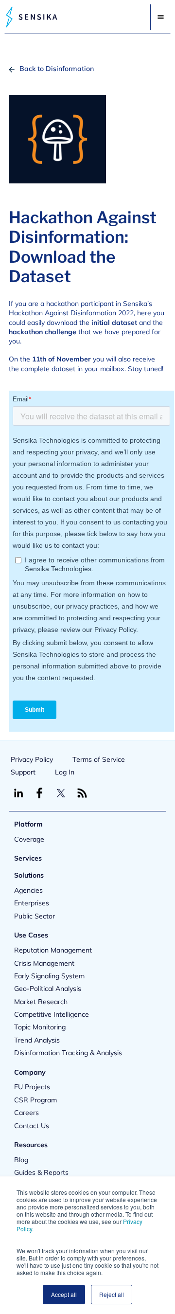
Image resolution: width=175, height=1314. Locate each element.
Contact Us (31, 1125)
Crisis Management (44, 963)
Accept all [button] (64, 1294)
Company (30, 1072)
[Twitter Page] (60, 793)
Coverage (29, 839)
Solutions (29, 875)
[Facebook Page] (39, 793)
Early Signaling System (49, 976)
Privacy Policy (32, 759)
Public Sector (34, 916)
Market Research (41, 1001)
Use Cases (31, 935)
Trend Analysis (37, 1040)
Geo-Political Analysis (47, 988)
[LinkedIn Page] (18, 793)
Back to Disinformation (56, 68)
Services (28, 858)
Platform (28, 824)
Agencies (28, 890)
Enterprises (31, 903)
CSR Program (35, 1100)
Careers (26, 1112)
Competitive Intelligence (51, 1014)
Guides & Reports (41, 1172)
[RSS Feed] (82, 793)
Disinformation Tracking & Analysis (68, 1052)
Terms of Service (98, 759)
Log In (64, 772)
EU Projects (32, 1086)
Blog (21, 1159)
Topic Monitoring (40, 1027)
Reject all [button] (111, 1294)
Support (23, 772)
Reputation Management (53, 950)
